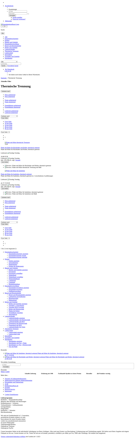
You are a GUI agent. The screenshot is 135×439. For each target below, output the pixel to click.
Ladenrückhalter (10, 49)
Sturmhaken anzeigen (15, 341)
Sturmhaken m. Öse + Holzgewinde (20, 345)
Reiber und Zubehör (11, 47)
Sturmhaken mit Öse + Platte (18, 343)
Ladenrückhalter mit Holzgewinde (19, 320)
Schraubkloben (13, 263)
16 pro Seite (8, 123)
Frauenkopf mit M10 (15, 325)
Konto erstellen (17, 17)
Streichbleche (13, 314)
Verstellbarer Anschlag (16, 313)
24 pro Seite (8, 125)
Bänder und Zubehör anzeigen (18, 270)
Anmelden (6, 367)
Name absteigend (10, 102)
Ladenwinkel (9, 53)
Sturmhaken (8, 58)
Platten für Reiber (14, 311)
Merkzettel (8, 21)
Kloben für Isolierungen (16, 266)
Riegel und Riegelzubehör (13, 46)
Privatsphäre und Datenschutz (14, 382)
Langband (12, 282)
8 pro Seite (8, 121)
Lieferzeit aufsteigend (11, 111)
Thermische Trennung (11, 51)
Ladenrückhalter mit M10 (17, 321)
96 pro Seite (8, 129)
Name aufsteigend (10, 100)
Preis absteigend (10, 96)
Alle (6, 37)
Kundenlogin (9, 6)
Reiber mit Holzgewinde (16, 309)
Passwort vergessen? (19, 19)
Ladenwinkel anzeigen (16, 332)
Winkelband (12, 275)
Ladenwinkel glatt (14, 334)
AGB (6, 384)
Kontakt (7, 387)
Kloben (7, 40)
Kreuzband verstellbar (15, 273)
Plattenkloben (13, 264)
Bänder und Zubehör (11, 42)
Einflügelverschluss (15, 291)
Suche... (4, 66)
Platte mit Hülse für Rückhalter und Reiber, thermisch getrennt (20, 147)
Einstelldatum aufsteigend (13, 105)
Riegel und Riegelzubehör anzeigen (20, 295)
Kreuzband (12, 271)
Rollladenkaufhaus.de (11, 386)
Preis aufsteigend (10, 95)
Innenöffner (8, 55)
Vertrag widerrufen (7, 436)
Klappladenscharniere (11, 38)
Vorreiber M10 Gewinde (16, 307)
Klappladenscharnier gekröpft (18, 257)
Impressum (8, 391)
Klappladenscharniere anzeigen (18, 254)
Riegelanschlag (13, 298)
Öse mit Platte (13, 346)
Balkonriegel (13, 300)
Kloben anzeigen (14, 261)
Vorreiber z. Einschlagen (16, 305)
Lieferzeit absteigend (11, 112)
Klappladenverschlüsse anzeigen (19, 288)
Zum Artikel (5, 162)
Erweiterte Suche (13, 66)
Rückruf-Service (10, 389)
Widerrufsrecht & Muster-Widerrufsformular (18, 380)
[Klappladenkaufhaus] (10, 24)
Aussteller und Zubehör (12, 56)
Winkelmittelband (14, 279)
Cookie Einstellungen (11, 394)
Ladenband (12, 280)
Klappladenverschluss (15, 289)
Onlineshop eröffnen (19, 436)
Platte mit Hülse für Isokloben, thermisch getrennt (16, 174)
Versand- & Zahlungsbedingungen (15, 378)
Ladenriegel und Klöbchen (17, 296)
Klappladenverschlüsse (12, 44)
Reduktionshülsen (14, 284)
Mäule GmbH (5, 372)
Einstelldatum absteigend (12, 107)
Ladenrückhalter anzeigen (17, 318)
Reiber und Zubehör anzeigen (18, 304)
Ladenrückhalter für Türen (17, 327)
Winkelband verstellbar (16, 277)
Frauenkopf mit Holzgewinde (18, 323)
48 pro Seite (8, 127)
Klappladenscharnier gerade (17, 255)
